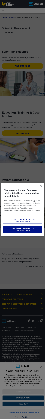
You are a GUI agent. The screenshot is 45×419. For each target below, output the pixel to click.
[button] (22, 229)
